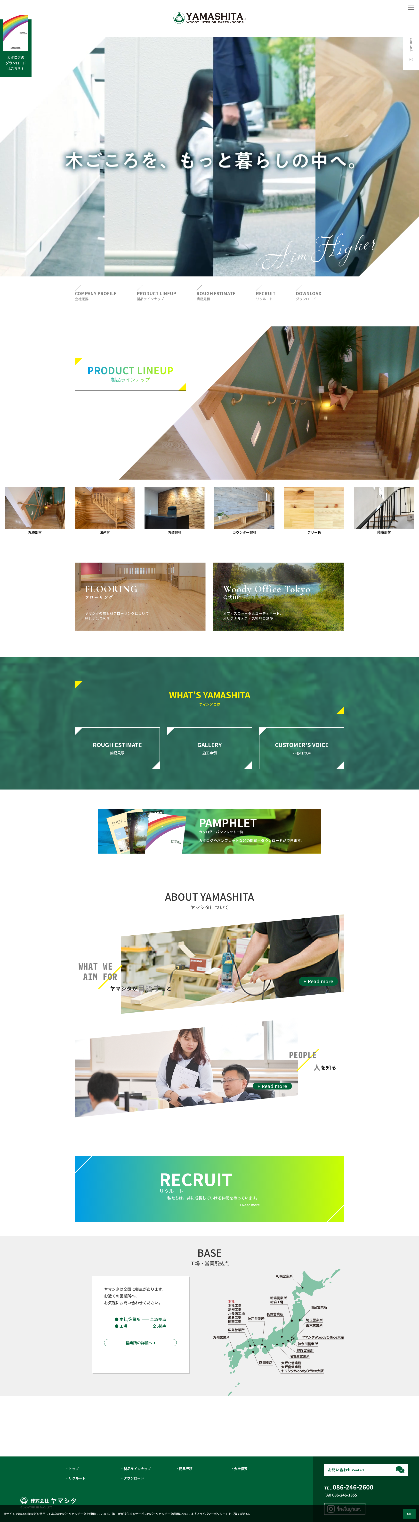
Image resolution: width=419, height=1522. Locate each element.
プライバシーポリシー (211, 1514)
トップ (74, 1468)
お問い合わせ (346, 1469)
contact (412, 45)
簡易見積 (186, 1468)
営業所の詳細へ (139, 1343)
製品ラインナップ (137, 1468)
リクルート (77, 1478)
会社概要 (241, 1468)
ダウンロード (134, 1478)
